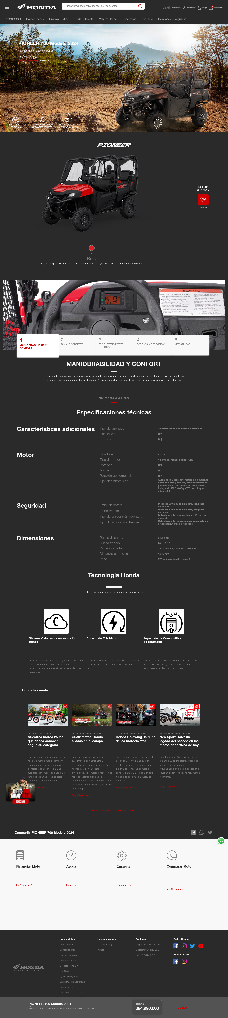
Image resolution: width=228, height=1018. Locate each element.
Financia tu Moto (68, 955)
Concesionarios (35, 19)
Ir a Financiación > (26, 885)
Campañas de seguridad (172, 19)
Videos (100, 950)
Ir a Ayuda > (72, 885)
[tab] (38, 345)
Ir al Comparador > (177, 889)
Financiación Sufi (68, 962)
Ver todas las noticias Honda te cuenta (114, 811)
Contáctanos (66, 987)
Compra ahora (67, 945)
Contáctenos (129, 19)
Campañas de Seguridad (72, 982)
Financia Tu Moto (59, 19)
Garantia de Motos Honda (73, 969)
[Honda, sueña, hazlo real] (37, 8)
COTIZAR (184, 1008)
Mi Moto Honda (68, 966)
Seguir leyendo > (81, 795)
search (140, 6)
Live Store (147, 19)
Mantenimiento (67, 976)
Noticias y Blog (105, 945)
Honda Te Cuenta (83, 19)
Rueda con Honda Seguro (73, 972)
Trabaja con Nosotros (70, 993)
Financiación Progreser (71, 958)
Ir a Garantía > (124, 886)
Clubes (63, 980)
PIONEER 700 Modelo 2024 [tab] (114, 398)
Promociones (13, 19)
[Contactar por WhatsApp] (221, 841)
